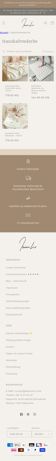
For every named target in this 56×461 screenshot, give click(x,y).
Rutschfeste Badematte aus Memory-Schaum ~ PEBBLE (39, 89)
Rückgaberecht (14, 314)
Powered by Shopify (35, 455)
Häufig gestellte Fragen (18, 340)
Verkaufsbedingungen (17, 301)
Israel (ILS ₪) (16, 434)
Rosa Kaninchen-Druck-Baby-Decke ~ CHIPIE (13, 88)
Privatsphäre (12, 294)
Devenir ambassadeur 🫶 (19, 333)
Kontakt (10, 346)
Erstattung (11, 373)
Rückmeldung (13, 367)
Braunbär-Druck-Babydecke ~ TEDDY (13, 134)
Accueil (4, 32)
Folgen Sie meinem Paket (19, 353)
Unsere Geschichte (16, 267)
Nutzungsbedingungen (18, 308)
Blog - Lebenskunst (16, 281)
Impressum (11, 287)
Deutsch (39, 434)
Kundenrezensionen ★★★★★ (22, 274)
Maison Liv (23, 455)
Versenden (11, 360)
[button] (3, 23)
